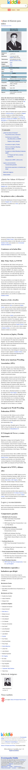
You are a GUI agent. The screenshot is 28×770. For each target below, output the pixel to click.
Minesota (12, 60)
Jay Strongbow (10, 563)
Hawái (11, 315)
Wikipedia (11, 763)
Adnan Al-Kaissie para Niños (8, 745)
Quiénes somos (17, 766)
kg (12, 71)
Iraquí (11, 62)
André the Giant (10, 113)
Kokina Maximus (6, 646)
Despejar (23, 6)
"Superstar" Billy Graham (8, 668)
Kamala (4, 636)
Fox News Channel (18, 493)
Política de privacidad (5, 768)
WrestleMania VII (14, 429)
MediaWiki (9, 765)
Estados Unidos (17, 60)
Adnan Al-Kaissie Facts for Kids (18, 699)
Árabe (11, 66)
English (18, 9)
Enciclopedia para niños (6, 25)
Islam (11, 64)
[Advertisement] (14, 15)
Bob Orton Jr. (5, 611)
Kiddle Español (4, 766)
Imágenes (13, 9)
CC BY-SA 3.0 (23, 760)
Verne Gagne (13, 392)
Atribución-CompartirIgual (11, 742)
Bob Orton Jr (8, 480)
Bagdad (11, 57)
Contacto (14, 768)
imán (17, 203)
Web (9, 9)
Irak (24, 101)
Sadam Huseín (10, 239)
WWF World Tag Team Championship (13, 562)
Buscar (25, 5)
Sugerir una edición (14, 750)
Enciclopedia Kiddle (9, 757)
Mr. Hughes (14, 480)
